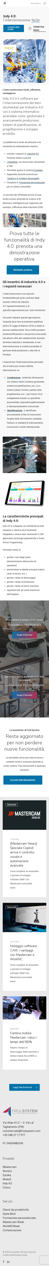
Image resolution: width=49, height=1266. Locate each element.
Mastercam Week (13, 1222)
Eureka (10, 1000)
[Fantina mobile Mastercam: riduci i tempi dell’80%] (24, 1033)
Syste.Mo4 (9, 1213)
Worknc (7, 1171)
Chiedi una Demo (38, 28)
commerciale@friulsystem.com (21, 1131)
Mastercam (9, 1167)
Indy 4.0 (7, 1183)
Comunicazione (12, 1230)
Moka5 (7, 1179)
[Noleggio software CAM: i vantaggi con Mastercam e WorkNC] (24, 947)
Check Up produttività (16, 1209)
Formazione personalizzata (19, 1218)
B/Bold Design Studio (18, 1255)
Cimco (7, 1187)
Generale (11, 804)
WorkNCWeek (11, 1226)
